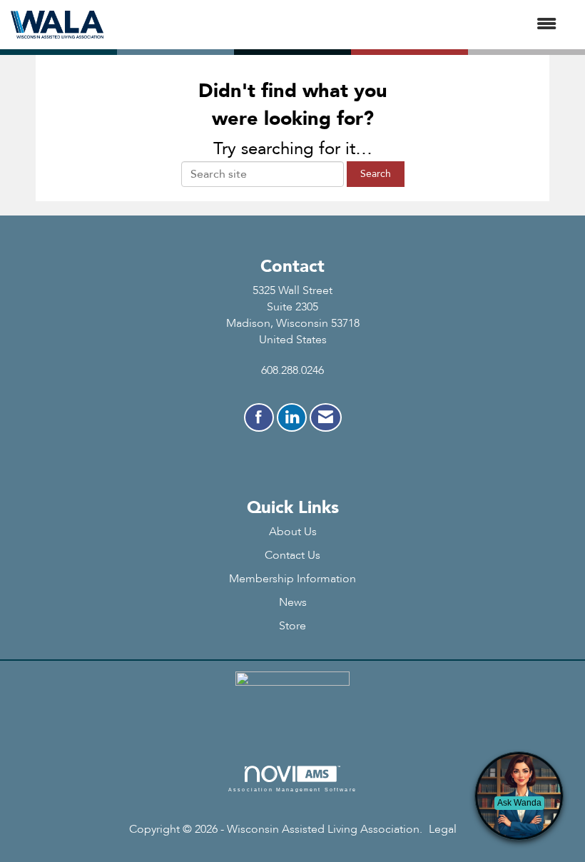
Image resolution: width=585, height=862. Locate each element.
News (293, 602)
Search (375, 174)
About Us (293, 531)
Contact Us (292, 555)
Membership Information (292, 579)
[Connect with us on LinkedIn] (292, 417)
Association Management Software (292, 789)
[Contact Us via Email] (326, 417)
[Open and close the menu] (337, 24)
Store (292, 626)
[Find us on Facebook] (259, 417)
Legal (443, 829)
